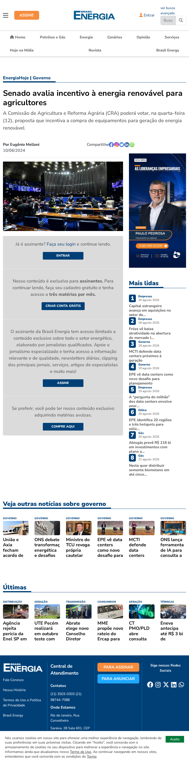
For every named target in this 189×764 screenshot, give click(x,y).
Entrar (149, 15)
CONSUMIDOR (106, 601)
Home (19, 37)
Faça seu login (62, 244)
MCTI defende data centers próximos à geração (145, 356)
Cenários (114, 37)
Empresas (145, 296)
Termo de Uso (80, 751)
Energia (86, 37)
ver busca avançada (167, 11)
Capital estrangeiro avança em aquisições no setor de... (150, 310)
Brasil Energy (167, 50)
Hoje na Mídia (21, 50)
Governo (42, 78)
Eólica (142, 410)
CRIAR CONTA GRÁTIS (63, 306)
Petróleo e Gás (52, 37)
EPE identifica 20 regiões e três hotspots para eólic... (150, 424)
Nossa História (14, 690)
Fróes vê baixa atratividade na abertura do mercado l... (150, 333)
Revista (95, 50)
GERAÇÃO (41, 601)
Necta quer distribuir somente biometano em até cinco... (149, 470)
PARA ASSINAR (118, 667)
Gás (141, 433)
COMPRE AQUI (63, 426)
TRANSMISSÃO (76, 601)
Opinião (143, 37)
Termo (91, 756)
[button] (5, 15)
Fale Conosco (13, 680)
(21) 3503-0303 (62, 694)
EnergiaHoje (16, 78)
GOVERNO (10, 518)
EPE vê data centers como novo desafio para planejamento (151, 378)
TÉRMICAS (167, 601)
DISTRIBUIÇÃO (12, 601)
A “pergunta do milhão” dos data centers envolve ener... (150, 401)
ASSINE (26, 15)
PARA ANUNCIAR (118, 678)
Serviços (172, 37)
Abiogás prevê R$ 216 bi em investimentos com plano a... (150, 447)
